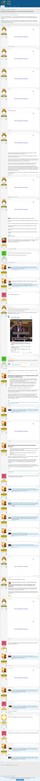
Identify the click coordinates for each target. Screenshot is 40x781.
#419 (38, 443)
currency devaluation (12, 12)
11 (9, 762)
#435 (38, 731)
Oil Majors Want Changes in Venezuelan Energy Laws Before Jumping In (24, 488)
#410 (38, 251)
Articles (10, 6)
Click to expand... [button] (23, 366)
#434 (38, 715)
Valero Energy (31, 389)
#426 (38, 556)
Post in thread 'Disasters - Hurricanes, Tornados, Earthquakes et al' (24, 582)
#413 (38, 292)
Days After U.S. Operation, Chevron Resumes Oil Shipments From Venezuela (24, 409)
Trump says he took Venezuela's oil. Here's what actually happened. (23, 655)
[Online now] (3, 297)
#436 (38, 744)
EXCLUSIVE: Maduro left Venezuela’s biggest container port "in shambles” (24, 266)
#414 (38, 305)
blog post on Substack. (20, 395)
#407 (38, 177)
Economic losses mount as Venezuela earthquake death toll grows (23, 544)
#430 (38, 654)
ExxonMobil (10, 461)
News (6, 6)
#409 (38, 238)
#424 (38, 528)
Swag (18, 6)
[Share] (36, 27)
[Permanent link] (23, 377)
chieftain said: (10, 307)
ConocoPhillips (16, 461)
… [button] (5, 762)
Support (14, 6)
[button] (8, 6)
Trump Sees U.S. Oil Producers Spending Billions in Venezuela (22, 283)
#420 (38, 474)
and (12, 46)
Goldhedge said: (10, 358)
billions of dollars (15, 466)
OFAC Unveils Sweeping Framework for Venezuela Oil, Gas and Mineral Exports (25, 516)
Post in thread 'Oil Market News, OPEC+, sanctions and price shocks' (24, 281)
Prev (2, 762)
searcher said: (10, 703)
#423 (38, 514)
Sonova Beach (5, 262)
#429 (38, 641)
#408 (38, 199)
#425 (38, 542)
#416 (38, 373)
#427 (38, 577)
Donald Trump (24, 456)
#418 (38, 421)
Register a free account (5, 20)
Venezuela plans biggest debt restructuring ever (20, 533)
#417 (38, 407)
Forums (2, 6)
